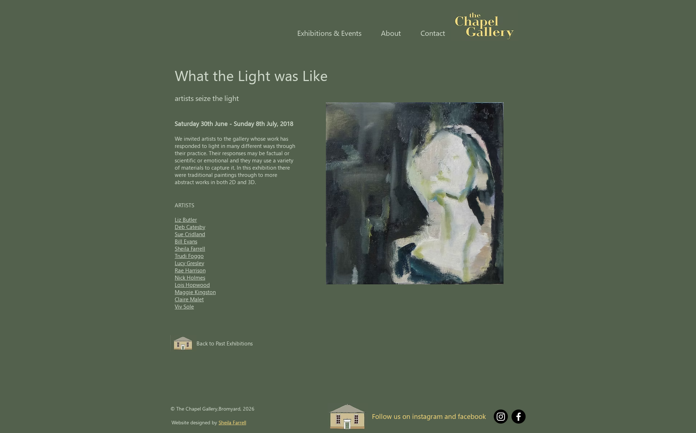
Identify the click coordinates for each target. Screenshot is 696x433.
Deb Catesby (190, 226)
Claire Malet (189, 299)
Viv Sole (184, 306)
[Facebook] (518, 416)
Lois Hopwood (192, 284)
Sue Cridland (190, 234)
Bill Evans (186, 241)
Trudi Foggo (189, 255)
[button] (325, 32)
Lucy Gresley (189, 263)
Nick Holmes (190, 277)
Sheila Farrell (190, 248)
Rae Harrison (190, 270)
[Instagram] (501, 416)
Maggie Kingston (195, 292)
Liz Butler (186, 219)
